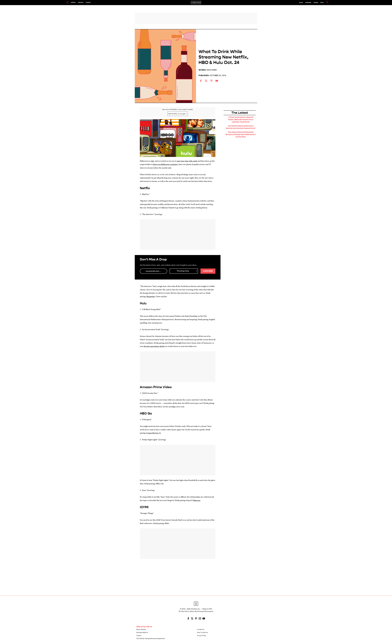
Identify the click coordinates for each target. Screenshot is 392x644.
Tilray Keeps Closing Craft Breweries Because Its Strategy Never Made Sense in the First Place (241, 134)
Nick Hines (212, 70)
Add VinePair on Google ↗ (177, 114)
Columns (80, 2)
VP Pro (301, 2)
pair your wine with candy (187, 161)
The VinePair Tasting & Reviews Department (150, 638)
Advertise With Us (142, 632)
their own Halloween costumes (165, 164)
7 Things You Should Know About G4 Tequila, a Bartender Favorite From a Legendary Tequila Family (240, 119)
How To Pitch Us (202, 632)
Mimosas (196, 500)
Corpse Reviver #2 (153, 433)
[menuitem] (67, 2)
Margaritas (150, 296)
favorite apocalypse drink (154, 346)
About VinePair (141, 629)
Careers (138, 635)
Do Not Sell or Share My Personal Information (196, 611)
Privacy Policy (201, 635)
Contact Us (200, 629)
